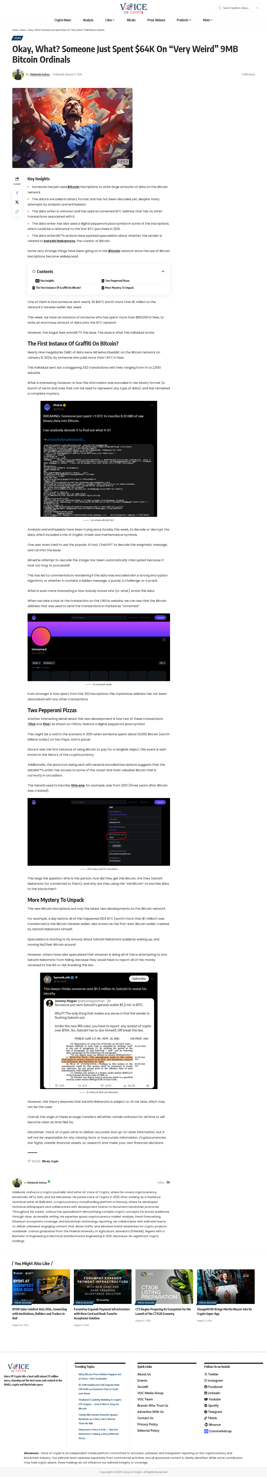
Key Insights (47, 280)
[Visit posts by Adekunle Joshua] (18, 74)
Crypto (54, 1161)
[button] (17, 211)
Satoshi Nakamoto (59, 241)
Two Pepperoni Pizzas (117, 280)
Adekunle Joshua (40, 74)
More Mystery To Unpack (119, 287)
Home (15, 29)
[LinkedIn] (168, 1182)
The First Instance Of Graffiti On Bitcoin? (58, 287)
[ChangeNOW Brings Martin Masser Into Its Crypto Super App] (226, 1286)
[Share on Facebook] (17, 192)
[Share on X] (17, 202)
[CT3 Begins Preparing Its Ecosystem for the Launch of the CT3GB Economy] (164, 1286)
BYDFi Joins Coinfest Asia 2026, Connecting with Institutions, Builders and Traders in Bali (39, 1313)
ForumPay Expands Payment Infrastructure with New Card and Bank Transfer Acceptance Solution (102, 1313)
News (23, 29)
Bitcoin (73, 187)
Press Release (23, 1303)
